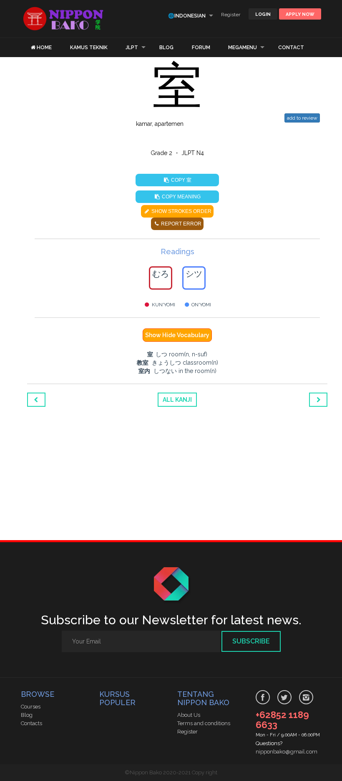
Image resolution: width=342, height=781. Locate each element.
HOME (44, 47)
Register (230, 15)
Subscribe (251, 641)
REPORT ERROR (180, 224)
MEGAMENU (242, 47)
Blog (27, 715)
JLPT (132, 47)
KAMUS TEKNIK (89, 47)
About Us (188, 715)
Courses (30, 706)
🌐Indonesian (187, 16)
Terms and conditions (203, 723)
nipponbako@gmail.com (286, 751)
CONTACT (291, 47)
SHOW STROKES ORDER (180, 211)
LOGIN (263, 14)
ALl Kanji (177, 399)
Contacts (31, 723)
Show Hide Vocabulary (177, 335)
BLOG (166, 47)
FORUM (201, 47)
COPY (180, 179)
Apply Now (300, 14)
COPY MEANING (181, 197)
